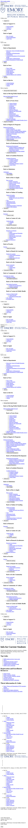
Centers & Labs (10, 215)
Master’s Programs (13, 181)
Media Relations (10, 748)
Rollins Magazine (10, 72)
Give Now (8, 29)
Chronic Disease (13, 103)
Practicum (11, 256)
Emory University (10, 751)
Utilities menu (4, 18)
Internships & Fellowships (15, 296)
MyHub (8, 744)
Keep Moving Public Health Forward (14, 734)
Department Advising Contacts (16, 163)
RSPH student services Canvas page (11, 659)
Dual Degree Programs (11, 133)
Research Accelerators (11, 225)
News (5, 62)
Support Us (6, 20)
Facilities (8, 731)
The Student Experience (12, 278)
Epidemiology (9, 54)
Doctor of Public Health (14, 183)
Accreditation (9, 727)
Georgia (11, 266)
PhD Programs (12, 184)
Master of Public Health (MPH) (13, 130)
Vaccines (11, 117)
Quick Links (3, 42)
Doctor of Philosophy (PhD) (12, 136)
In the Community (10, 259)
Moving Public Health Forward (10, 90)
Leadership (8, 723)
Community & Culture (8, 270)
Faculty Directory (10, 745)
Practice (5, 241)
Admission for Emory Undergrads (14, 205)
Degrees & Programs (8, 121)
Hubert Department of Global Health (14, 59)
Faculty (5, 61)
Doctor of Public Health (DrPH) (13, 137)
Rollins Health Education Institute (16, 151)
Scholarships (12, 196)
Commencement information (9, 663)
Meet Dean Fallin (10, 725)
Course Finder (12, 165)
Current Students (10, 83)
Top (2, 826)
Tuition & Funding (10, 189)
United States (12, 267)
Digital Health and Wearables (15, 233)
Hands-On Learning (11, 248)
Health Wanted (9, 70)
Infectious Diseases (13, 110)
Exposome (11, 106)
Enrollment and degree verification (11, 680)
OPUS (4, 660)
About (4, 721)
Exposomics (12, 234)
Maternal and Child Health (15, 111)
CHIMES (11, 222)
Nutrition (11, 238)
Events (5, 76)
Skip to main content (5, 1)
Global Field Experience (14, 255)
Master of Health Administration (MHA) (15, 132)
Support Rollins (9, 26)
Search (2, 2)
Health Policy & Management (13, 58)
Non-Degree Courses (14, 150)
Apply (5, 30)
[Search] (1, 41)
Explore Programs (10, 128)
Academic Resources (11, 152)
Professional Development (12, 140)
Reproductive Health (14, 115)
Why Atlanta (9, 297)
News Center (9, 68)
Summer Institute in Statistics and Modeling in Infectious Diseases (16, 148)
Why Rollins (9, 173)
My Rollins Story (10, 299)
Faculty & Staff (9, 84)
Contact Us (8, 27)
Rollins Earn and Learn (14, 257)
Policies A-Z (9, 749)
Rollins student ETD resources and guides (12, 691)
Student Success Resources (15, 285)
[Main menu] (2, 41)
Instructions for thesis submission (10, 690)
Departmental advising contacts (10, 661)
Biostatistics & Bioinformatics (13, 53)
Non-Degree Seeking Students (16, 188)
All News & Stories (10, 69)
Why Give (8, 735)
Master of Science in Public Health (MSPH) (16, 131)
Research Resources (10, 239)
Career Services (12, 295)
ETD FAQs (6, 688)
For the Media (9, 73)
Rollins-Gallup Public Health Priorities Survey (16, 120)
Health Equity (12, 107)
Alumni (8, 85)
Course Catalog (12, 162)
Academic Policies (13, 161)
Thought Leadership (11, 119)
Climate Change (13, 104)
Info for (5, 77)
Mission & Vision (10, 722)
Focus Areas (9, 97)
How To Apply (9, 36)
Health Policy (12, 108)
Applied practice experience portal (11, 664)
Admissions (6, 166)
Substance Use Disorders (15, 116)
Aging (10, 232)
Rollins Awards (9, 730)
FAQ (7, 200)
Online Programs (10, 139)
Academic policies (7, 677)
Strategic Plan (9, 726)
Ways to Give (9, 736)
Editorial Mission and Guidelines (13, 74)
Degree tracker (6, 673)
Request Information (11, 37)
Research (6, 208)
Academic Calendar (13, 159)
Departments (6, 45)
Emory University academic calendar (11, 676)
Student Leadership (13, 286)
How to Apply (9, 174)
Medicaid (11, 112)
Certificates (8, 135)
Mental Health (12, 113)
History (8, 729)
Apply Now (9, 38)
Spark (10, 223)
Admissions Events (10, 201)
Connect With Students (11, 206)
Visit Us (8, 204)
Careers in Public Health (12, 288)
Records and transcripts (8, 678)
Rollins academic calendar (9, 675)
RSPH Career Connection (9, 665)
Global (10, 268)
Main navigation (4, 88)
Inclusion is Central (10, 277)
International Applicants (14, 186)
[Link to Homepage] (14, 11)
